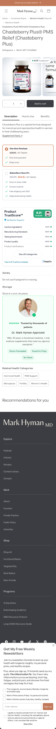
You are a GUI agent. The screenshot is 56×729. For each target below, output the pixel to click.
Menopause (9, 383)
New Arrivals (10, 580)
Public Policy (10, 522)
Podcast (8, 450)
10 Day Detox (10, 603)
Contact (8, 478)
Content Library (11, 471)
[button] (6, 11)
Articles (7, 457)
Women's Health (39, 383)
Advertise (8, 529)
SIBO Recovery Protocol (15, 617)
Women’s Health (37, 18)
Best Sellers (9, 573)
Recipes (8, 464)
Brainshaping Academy (15, 610)
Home (5, 18)
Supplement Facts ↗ (12, 135)
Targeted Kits (10, 566)
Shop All (47, 18)
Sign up (48, 706)
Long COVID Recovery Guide (18, 624)
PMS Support (31, 375)
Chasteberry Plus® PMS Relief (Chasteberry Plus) (23, 27)
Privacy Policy (28, 724)
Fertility (23, 383)
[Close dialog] (53, 645)
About (7, 501)
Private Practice (11, 515)
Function (8, 508)
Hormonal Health (12, 375)
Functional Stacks (18, 18)
